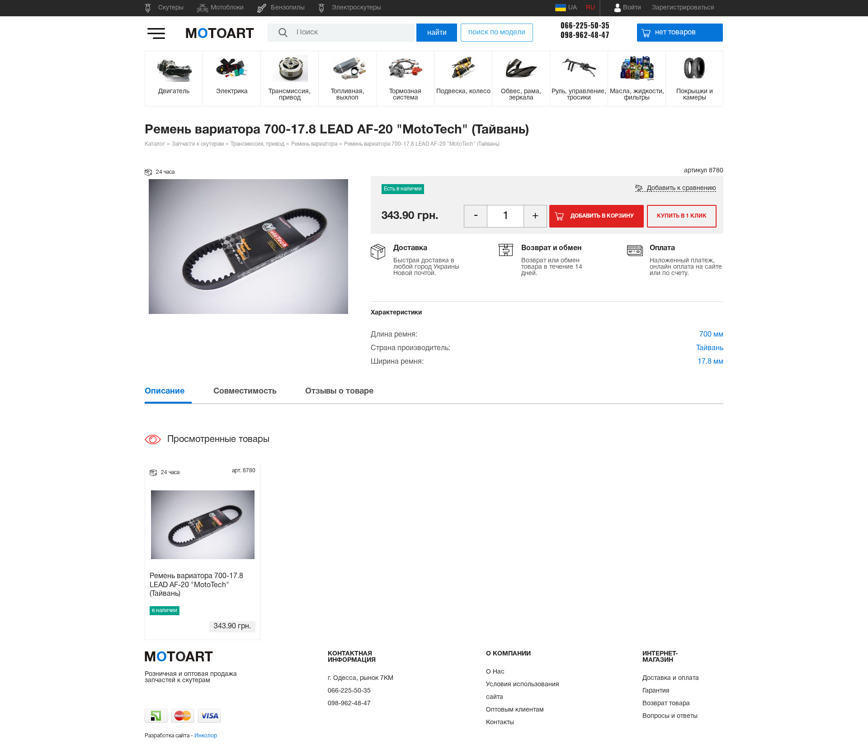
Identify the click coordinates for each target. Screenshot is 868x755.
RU (590, 8)
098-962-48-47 (585, 35)
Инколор (205, 735)
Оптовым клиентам (515, 710)
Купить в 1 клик (682, 216)
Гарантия (656, 691)
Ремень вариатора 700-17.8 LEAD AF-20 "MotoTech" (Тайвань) (196, 585)
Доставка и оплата (670, 678)
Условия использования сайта (522, 691)
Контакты (500, 723)
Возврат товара (666, 704)
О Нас (495, 672)
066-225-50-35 (585, 25)
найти (437, 32)
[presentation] (178, 392)
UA (572, 8)
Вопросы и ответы (670, 716)
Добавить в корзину (602, 216)
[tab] (178, 392)
